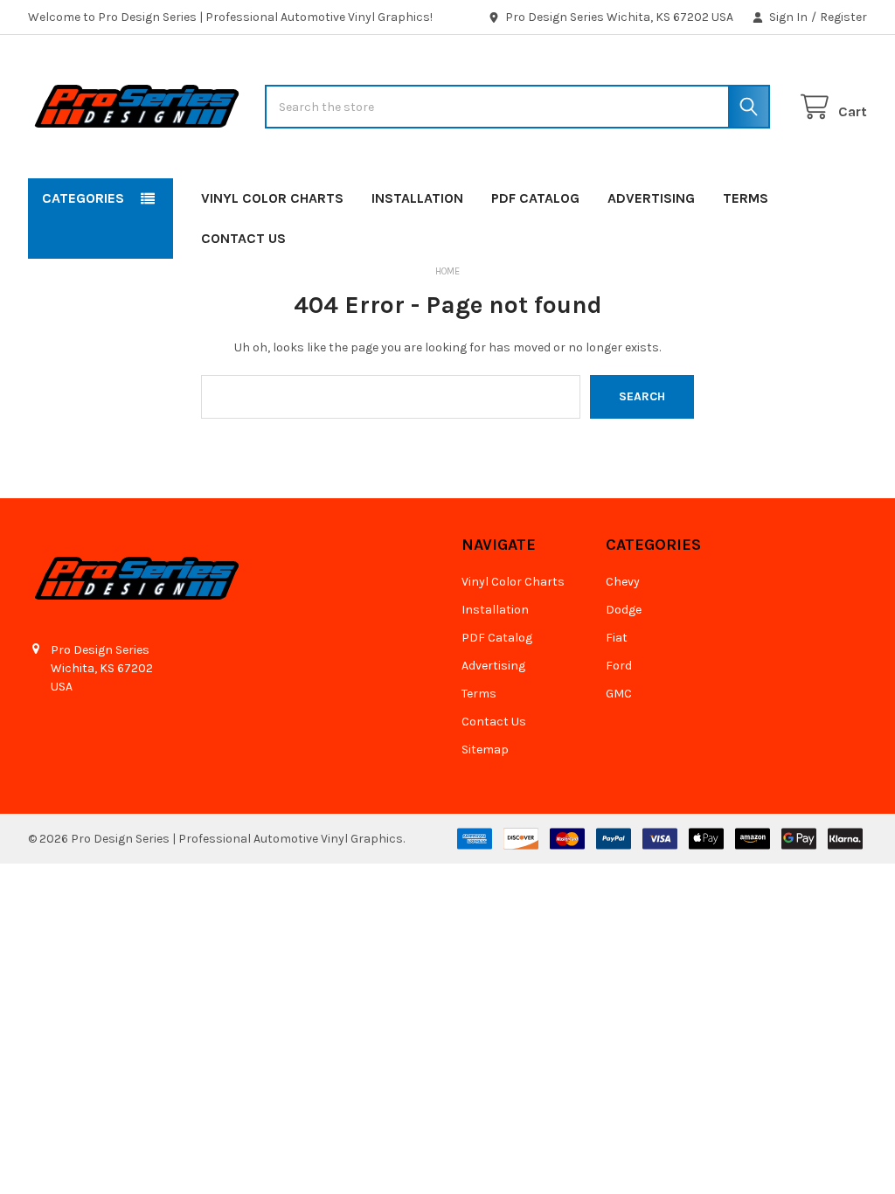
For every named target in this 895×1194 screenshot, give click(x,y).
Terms (745, 198)
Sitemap (485, 749)
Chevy (623, 581)
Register (843, 17)
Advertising (651, 198)
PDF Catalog (535, 198)
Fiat (617, 637)
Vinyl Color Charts (272, 198)
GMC (619, 693)
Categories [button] (83, 198)
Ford (619, 665)
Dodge (624, 609)
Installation (417, 198)
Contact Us (243, 238)
